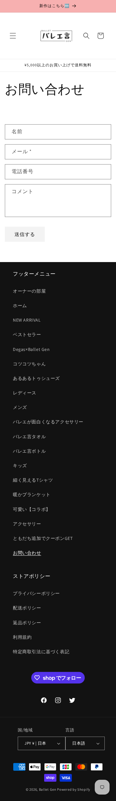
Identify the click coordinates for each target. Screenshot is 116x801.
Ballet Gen (47, 789)
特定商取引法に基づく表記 (41, 652)
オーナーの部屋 (29, 291)
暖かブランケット (32, 494)
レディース (24, 393)
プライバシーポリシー (36, 593)
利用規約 (22, 637)
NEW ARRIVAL (27, 320)
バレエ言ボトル (29, 451)
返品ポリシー (27, 623)
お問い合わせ (27, 553)
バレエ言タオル (29, 436)
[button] (13, 36)
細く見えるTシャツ (33, 480)
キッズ (20, 465)
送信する (25, 234)
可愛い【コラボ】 (32, 509)
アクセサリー (27, 524)
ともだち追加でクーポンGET (42, 538)
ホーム (20, 305)
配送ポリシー (27, 608)
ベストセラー (27, 334)
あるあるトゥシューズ (36, 378)
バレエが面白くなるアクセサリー (48, 422)
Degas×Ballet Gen (31, 349)
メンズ (20, 407)
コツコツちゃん (29, 364)
